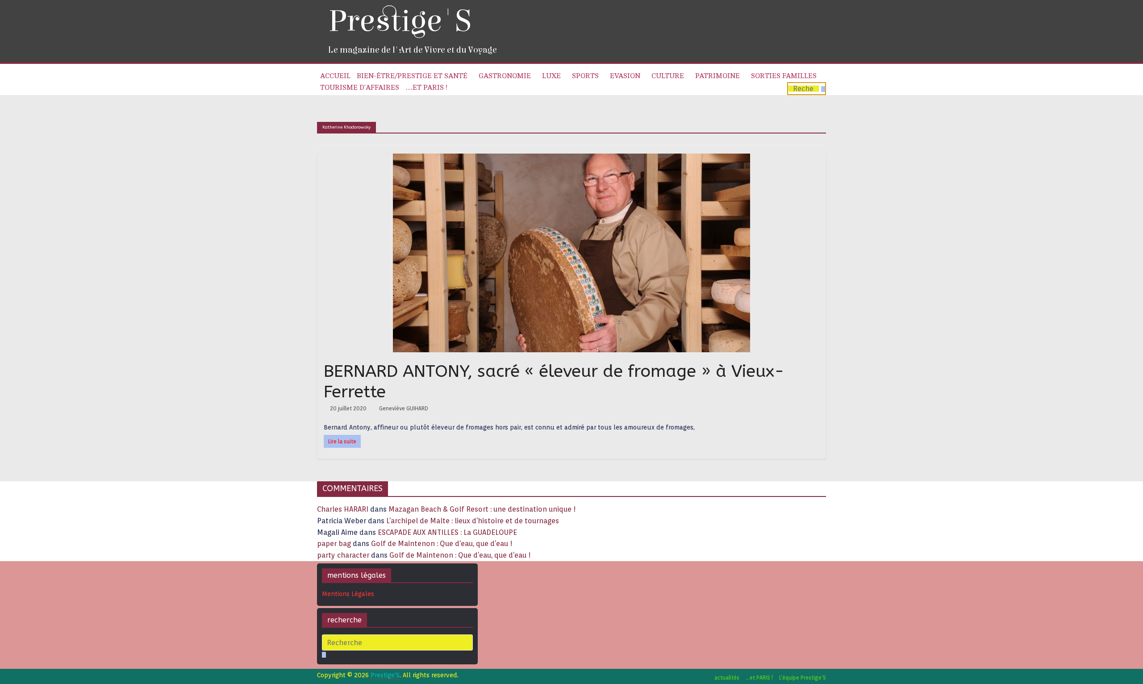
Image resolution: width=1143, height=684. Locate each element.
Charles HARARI (342, 509)
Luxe (551, 76)
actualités (726, 677)
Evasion (625, 76)
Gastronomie (505, 76)
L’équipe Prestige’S (802, 677)
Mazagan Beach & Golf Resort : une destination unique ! (482, 509)
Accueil (335, 76)
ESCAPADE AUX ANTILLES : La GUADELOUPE (447, 532)
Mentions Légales (348, 593)
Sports (585, 76)
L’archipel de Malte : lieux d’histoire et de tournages (473, 521)
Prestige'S (399, 21)
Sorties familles (784, 76)
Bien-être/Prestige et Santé (412, 76)
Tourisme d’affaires (359, 87)
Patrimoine (717, 76)
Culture (667, 76)
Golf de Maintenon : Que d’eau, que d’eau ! (442, 543)
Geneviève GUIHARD (403, 408)
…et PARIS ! (426, 87)
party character (343, 555)
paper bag (334, 543)
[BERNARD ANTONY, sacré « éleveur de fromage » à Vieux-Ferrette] (571, 159)
